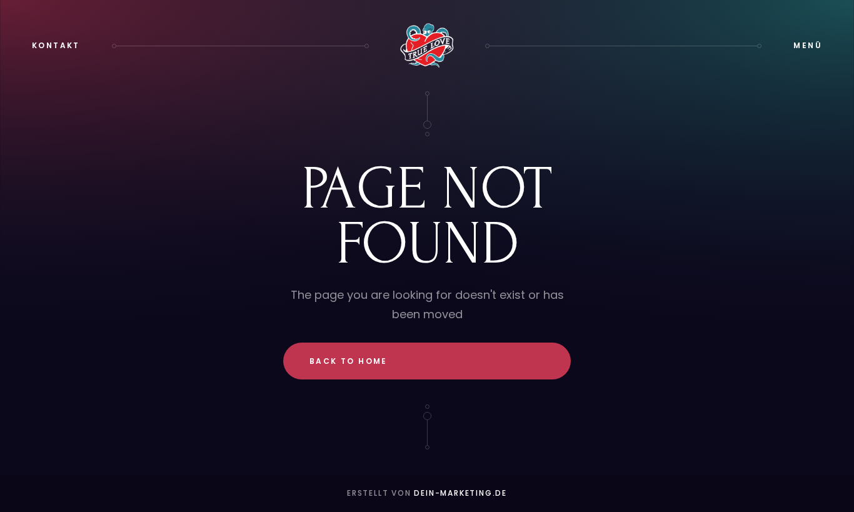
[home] (427, 46)
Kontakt (56, 45)
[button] (807, 45)
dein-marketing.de (460, 493)
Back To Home (348, 361)
